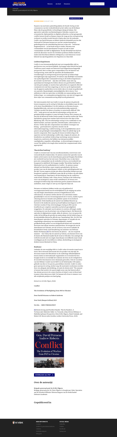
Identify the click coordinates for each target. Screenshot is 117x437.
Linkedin (62, 424)
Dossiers (67, 4)
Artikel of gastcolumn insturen (45, 426)
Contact (38, 424)
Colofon (38, 429)
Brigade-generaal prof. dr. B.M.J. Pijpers (48, 388)
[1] (48, 232)
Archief (58, 4)
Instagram (63, 431)
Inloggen (39, 433)
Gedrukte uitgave (41, 431)
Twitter (62, 426)
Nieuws (50, 4)
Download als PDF (75, 18)
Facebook (62, 429)
